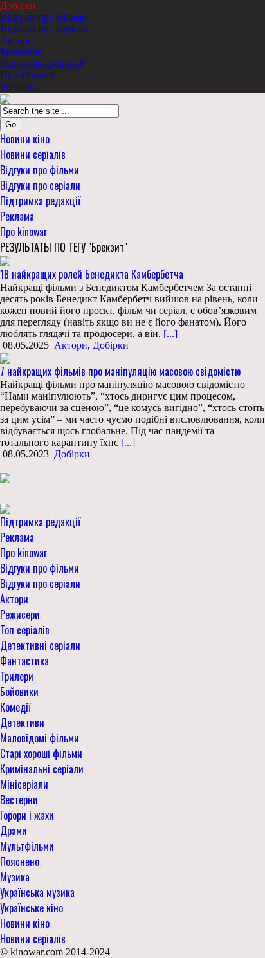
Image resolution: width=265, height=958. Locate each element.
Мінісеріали (24, 784)
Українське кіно (31, 908)
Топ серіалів (25, 630)
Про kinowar (27, 74)
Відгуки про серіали (44, 28)
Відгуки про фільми (43, 17)
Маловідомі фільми (39, 738)
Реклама (18, 86)
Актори (16, 40)
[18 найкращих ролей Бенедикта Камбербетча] (5, 260)
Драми (13, 830)
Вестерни (19, 799)
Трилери (16, 676)
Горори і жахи (27, 815)
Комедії (15, 707)
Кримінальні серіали (42, 769)
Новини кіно (25, 139)
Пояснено (19, 861)
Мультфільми (27, 846)
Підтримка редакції (42, 63)
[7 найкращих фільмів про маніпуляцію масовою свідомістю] (5, 356)
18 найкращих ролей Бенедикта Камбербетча (91, 274)
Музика (15, 877)
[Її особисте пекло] (5, 477)
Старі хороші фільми (41, 753)
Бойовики (19, 691)
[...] (169, 333)
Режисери (21, 51)
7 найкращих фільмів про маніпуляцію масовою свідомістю (120, 371)
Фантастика (24, 660)
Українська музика (37, 892)
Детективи (22, 722)
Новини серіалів (33, 154)
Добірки (18, 5)
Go (10, 124)
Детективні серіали (40, 645)
